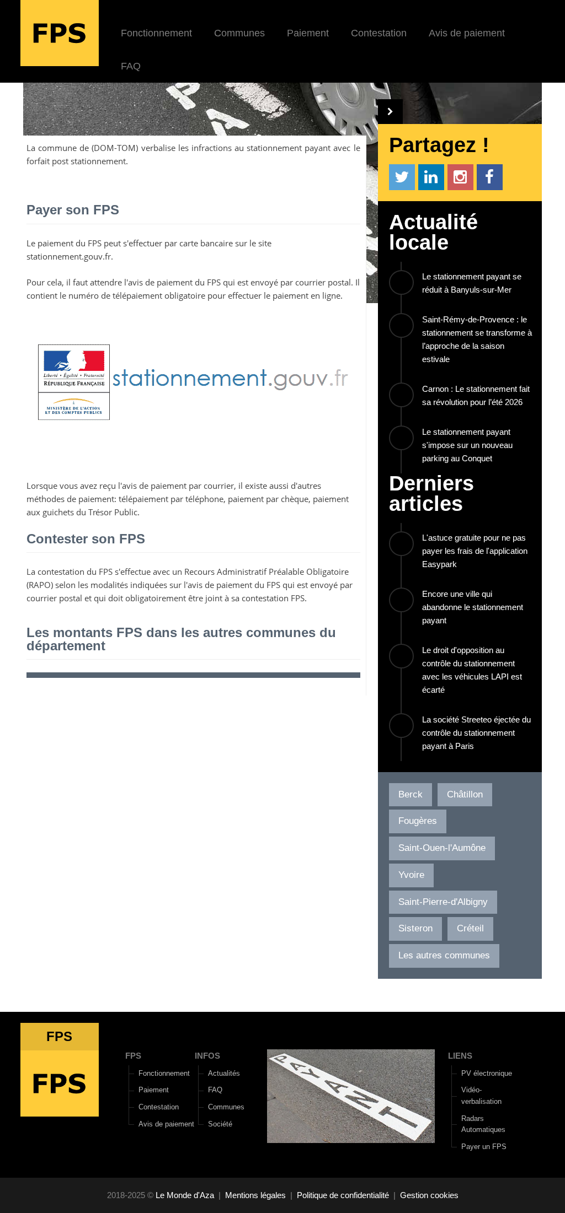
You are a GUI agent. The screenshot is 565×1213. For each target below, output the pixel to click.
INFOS (207, 1055)
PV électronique (486, 1073)
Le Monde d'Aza (185, 1195)
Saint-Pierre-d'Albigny (443, 902)
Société (220, 1124)
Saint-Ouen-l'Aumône (442, 848)
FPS (133, 1055)
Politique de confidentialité (343, 1195)
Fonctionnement (156, 33)
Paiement (308, 33)
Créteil (470, 928)
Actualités (224, 1073)
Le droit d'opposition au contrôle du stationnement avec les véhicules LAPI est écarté (472, 669)
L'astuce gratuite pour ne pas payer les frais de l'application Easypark (474, 551)
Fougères (417, 821)
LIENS (460, 1055)
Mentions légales (255, 1195)
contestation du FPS (75, 571)
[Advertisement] (196, 784)
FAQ (131, 66)
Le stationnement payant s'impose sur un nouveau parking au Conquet (467, 445)
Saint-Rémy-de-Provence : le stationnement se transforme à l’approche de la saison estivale (477, 339)
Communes (239, 33)
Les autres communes (444, 955)
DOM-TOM (115, 147)
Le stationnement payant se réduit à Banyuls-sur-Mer (471, 283)
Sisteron (415, 928)
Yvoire (411, 875)
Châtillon (465, 794)
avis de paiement (160, 282)
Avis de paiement (467, 33)
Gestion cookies (429, 1195)
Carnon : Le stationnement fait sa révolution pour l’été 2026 (476, 395)
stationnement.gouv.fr (68, 256)
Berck (410, 794)
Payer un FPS (484, 1146)
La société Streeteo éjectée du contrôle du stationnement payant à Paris (476, 733)
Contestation (379, 33)
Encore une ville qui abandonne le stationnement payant (472, 607)
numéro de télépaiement (115, 295)
